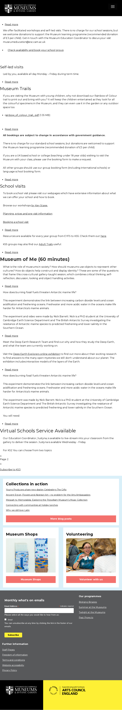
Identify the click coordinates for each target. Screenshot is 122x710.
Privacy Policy (9, 670)
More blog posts (61, 518)
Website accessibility (13, 665)
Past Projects (86, 617)
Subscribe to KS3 (10, 469)
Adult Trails (46, 244)
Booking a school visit (16, 222)
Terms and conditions (13, 660)
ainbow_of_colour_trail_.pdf (22, 115)
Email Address (11, 606)
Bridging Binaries (88, 602)
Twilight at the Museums (92, 612)
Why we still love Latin (18, 510)
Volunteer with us (91, 579)
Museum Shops (31, 579)
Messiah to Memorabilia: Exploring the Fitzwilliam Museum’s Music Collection (46, 500)
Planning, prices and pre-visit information (27, 213)
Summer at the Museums (92, 607)
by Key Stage (39, 205)
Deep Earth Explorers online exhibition (36, 354)
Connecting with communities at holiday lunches (32, 505)
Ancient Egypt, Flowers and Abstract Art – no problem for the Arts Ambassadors (48, 495)
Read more (11, 24)
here (103, 236)
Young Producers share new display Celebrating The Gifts (36, 489)
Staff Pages (8, 649)
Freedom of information (15, 654)
